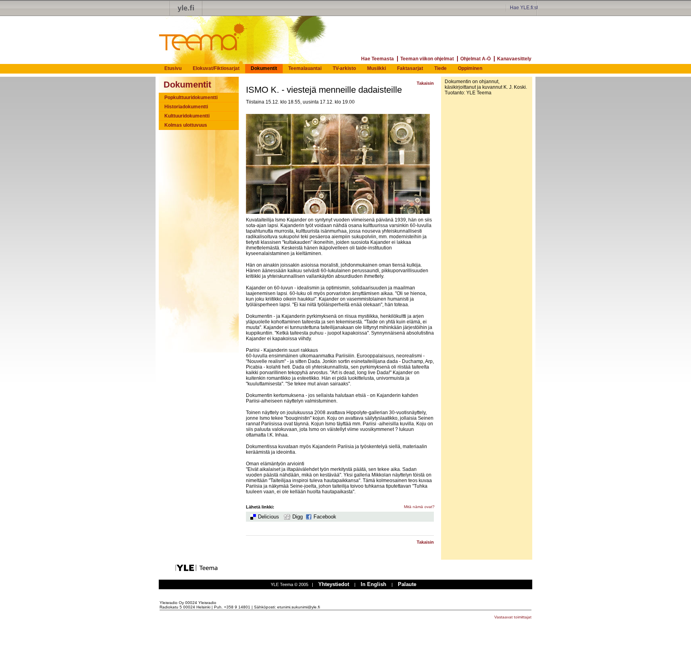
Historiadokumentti (186, 107)
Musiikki (376, 68)
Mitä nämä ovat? (419, 506)
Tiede (440, 68)
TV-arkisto (344, 68)
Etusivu (173, 68)
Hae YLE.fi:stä (525, 7)
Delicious (268, 517)
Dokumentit (264, 68)
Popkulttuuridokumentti (191, 97)
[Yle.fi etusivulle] (186, 8)
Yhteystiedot (333, 584)
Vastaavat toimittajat (512, 617)
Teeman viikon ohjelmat (427, 59)
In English (373, 584)
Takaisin (425, 83)
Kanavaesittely (514, 59)
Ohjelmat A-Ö (475, 59)
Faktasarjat (410, 68)
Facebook (325, 517)
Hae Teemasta (377, 59)
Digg (297, 517)
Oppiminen (470, 68)
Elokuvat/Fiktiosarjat (216, 68)
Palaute (407, 584)
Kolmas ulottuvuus (185, 125)
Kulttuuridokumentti (187, 116)
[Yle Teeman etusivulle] (194, 32)
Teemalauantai (305, 68)
